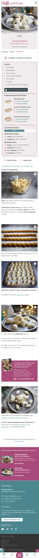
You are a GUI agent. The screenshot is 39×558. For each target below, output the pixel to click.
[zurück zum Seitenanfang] (37, 550)
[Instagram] (7, 529)
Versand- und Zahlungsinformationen (12, 549)
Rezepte (12, 51)
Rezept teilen (27, 160)
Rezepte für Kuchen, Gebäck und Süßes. (15, 418)
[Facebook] (16, 529)
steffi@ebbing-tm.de (14, 496)
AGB (2, 547)
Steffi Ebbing (4, 51)
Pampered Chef (19, 441)
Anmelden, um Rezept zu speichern (20, 58)
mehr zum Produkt (22, 101)
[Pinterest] (12, 529)
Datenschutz (5, 540)
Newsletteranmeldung (12, 519)
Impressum (4, 543)
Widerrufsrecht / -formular (9, 545)
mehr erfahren (19, 463)
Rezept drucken (12, 160)
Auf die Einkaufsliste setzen (17, 90)
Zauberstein (21, 295)
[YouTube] (3, 529)
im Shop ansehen (21, 103)
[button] (19, 95)
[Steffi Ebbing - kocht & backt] (12, 3)
